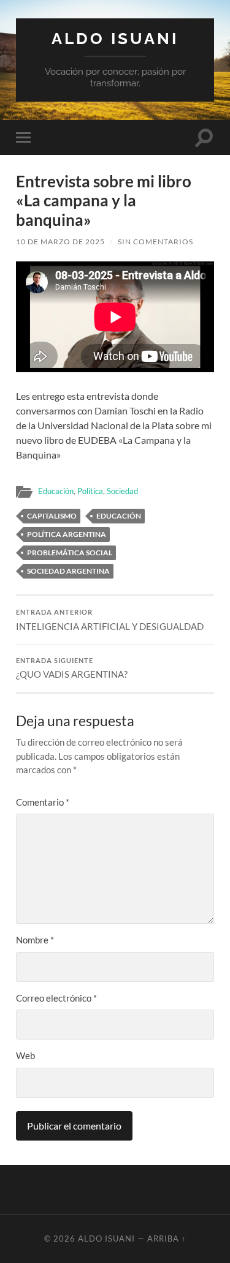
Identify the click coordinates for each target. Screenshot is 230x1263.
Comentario (42, 802)
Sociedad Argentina (68, 570)
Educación (56, 491)
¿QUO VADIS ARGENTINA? (72, 668)
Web (25, 1055)
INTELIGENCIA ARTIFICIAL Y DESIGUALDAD (110, 620)
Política (90, 491)
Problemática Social (69, 552)
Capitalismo (52, 515)
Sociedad (122, 491)
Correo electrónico (56, 997)
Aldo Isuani (115, 38)
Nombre (35, 939)
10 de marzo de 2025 (60, 241)
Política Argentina (66, 534)
